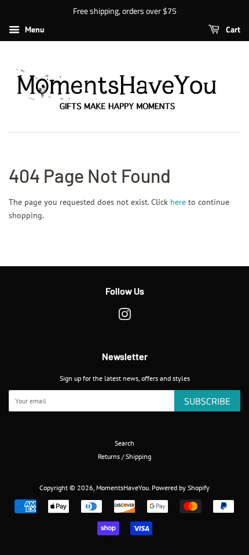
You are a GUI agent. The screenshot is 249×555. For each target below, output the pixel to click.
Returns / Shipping (124, 456)
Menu (34, 29)
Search (124, 443)
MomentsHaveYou (122, 487)
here (178, 202)
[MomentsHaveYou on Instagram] (124, 317)
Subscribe (207, 401)
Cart (232, 29)
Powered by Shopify (181, 487)
